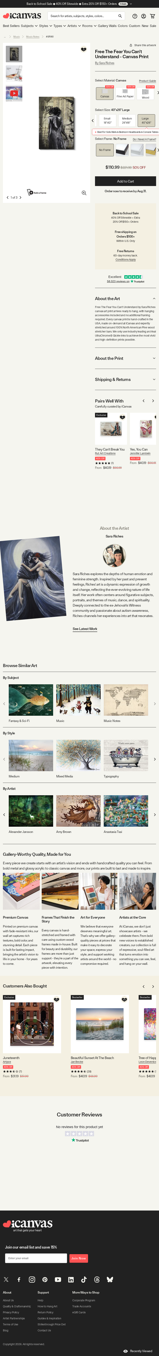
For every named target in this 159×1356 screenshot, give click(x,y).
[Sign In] (143, 16)
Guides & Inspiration (49, 1318)
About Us (8, 1300)
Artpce (7, 1061)
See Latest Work (85, 629)
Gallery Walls (107, 26)
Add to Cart (125, 181)
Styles (43, 26)
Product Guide (147, 80)
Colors (122, 26)
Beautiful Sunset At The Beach (92, 1058)
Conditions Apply (126, 259)
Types (58, 26)
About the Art (107, 298)
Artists (72, 26)
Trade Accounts (81, 1306)
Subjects (27, 26)
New (145, 26)
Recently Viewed (141, 1351)
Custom (134, 26)
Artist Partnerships (14, 1318)
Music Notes (32, 36)
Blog (5, 1330)
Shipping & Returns (112, 379)
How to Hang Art (47, 1306)
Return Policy (45, 1312)
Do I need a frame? (144, 139)
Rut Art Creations (105, 453)
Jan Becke (77, 1061)
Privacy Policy (11, 1312)
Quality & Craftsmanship (17, 1306)
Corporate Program (83, 1300)
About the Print (109, 358)
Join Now (78, 1258)
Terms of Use (10, 1324)
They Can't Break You (109, 449)
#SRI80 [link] (50, 36)
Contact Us (44, 1330)
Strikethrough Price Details (53, 1324)
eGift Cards (79, 1312)
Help (40, 1300)
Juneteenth (11, 1058)
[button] (104, 93)
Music (16, 36)
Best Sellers (11, 26)
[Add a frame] (36, 192)
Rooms (87, 26)
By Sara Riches (104, 63)
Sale (153, 26)
